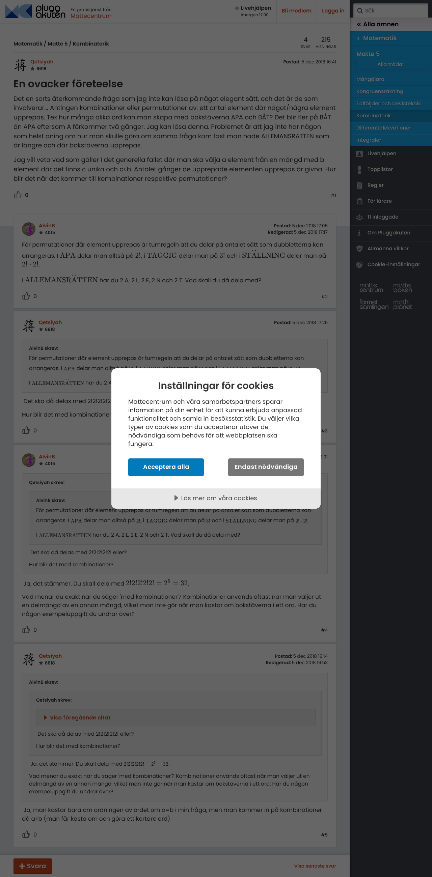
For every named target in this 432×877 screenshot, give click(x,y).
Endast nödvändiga (266, 466)
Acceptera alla (166, 466)
